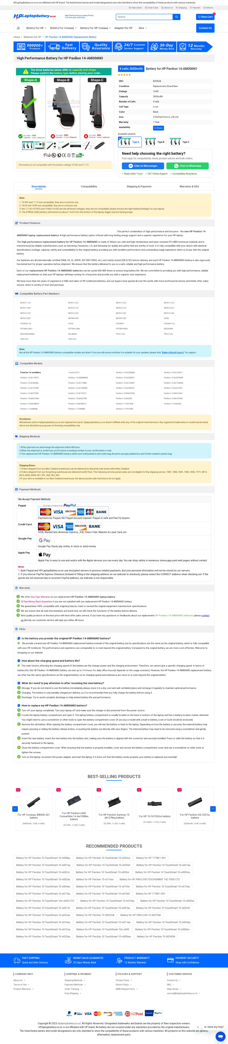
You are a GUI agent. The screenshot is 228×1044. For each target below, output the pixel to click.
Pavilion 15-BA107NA (173, 398)
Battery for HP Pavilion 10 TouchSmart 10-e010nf (103, 893)
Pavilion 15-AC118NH (77, 383)
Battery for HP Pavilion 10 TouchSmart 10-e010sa (43, 929)
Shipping (183, 8)
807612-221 (169, 308)
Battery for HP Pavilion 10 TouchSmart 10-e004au (43, 886)
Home (16, 37)
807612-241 (25, 313)
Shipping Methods (73, 980)
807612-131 (73, 308)
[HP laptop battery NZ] (63, 16)
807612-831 (25, 318)
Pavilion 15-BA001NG (125, 393)
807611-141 (25, 303)
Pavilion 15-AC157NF (29, 388)
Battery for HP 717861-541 (151, 857)
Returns (209, 8)
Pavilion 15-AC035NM (173, 377)
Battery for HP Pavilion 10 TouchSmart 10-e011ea (103, 922)
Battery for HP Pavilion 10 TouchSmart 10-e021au (163, 865)
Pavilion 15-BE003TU (77, 404)
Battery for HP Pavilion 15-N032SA (95, 915)
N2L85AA (72, 334)
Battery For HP (35, 28)
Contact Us (205, 28)
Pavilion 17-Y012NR (124, 409)
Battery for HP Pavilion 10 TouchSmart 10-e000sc (167, 900)
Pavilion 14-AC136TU (173, 372)
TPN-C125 (120, 334)
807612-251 (73, 313)
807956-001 (73, 318)
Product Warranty (22, 989)
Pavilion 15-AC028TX (125, 377)
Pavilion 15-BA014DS (173, 393)
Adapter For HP (123, 28)
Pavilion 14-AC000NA (125, 372)
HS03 (166, 318)
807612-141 (121, 308)
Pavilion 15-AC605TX (125, 388)
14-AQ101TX (73, 372)
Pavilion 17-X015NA (124, 404)
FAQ (169, 984)
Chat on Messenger (145, 165)
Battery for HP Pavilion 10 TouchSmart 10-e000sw (162, 872)
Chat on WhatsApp (190, 165)
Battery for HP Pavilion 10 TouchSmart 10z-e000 (102, 929)
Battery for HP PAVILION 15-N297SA (140, 915)
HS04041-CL (169, 323)
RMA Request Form (125, 989)
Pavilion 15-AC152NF (125, 383)
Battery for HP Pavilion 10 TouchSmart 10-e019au (107, 900)
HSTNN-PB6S (122, 328)
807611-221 (73, 303)
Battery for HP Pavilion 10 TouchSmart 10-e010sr (103, 886)
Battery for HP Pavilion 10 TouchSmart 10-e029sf (163, 908)
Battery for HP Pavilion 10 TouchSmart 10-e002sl (43, 872)
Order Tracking (72, 989)
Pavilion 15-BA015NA (29, 398)
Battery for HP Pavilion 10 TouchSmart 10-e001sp (43, 865)
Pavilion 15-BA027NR (77, 398)
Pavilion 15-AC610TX (173, 388)
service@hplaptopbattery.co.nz (182, 993)
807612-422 (169, 313)
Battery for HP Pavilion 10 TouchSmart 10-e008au (43, 857)
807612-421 (121, 313)
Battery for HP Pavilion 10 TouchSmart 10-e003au (163, 922)
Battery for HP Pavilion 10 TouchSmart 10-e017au (43, 893)
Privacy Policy (122, 980)
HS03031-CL (25, 323)
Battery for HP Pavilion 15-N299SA (156, 936)
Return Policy (122, 984)
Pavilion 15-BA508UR (29, 404)
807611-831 (25, 308)
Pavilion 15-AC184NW (77, 388)
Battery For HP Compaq (94, 28)
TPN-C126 (168, 334)
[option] (64, 104)
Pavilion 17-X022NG (172, 404)
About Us (168, 8)
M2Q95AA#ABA (27, 334)
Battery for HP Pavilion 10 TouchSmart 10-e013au (163, 886)
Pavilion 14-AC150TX (29, 377)
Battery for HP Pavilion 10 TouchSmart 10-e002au (43, 879)
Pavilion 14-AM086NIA (78, 377)
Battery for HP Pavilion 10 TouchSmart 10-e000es (162, 929)
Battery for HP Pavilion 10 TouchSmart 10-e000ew (103, 936)
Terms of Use (20, 984)
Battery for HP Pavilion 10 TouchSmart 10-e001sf (43, 908)
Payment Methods (74, 984)
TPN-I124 (72, 339)
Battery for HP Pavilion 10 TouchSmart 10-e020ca (103, 857)
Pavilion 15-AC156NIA (173, 383)
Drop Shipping (71, 993)
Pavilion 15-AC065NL (29, 383)
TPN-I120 (24, 339)
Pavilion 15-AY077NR (29, 393)
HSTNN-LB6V (74, 328)
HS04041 (120, 323)
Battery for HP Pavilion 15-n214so (95, 879)
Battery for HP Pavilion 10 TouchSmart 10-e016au (43, 922)
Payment (196, 8)
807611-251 (169, 303)
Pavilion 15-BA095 (124, 398)
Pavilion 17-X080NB (29, 409)
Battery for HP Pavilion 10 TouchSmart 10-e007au (103, 908)
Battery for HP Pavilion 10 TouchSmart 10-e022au (43, 915)
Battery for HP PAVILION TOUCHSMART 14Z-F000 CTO (150, 879)
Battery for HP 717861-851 (150, 893)
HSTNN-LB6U (26, 328)
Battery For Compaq (62, 28)
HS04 (70, 323)
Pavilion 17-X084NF (76, 409)
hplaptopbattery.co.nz (69, 1023)
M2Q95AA (168, 328)
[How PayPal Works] (154, 1013)
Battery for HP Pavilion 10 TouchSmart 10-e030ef (103, 865)
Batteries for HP (32, 37)
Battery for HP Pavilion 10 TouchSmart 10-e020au (43, 936)
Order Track (153, 8)
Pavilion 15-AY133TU (77, 393)
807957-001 (121, 318)
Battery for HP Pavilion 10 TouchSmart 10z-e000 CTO (45, 900)
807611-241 (121, 303)
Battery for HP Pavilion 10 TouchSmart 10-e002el (102, 872)
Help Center (137, 8)
